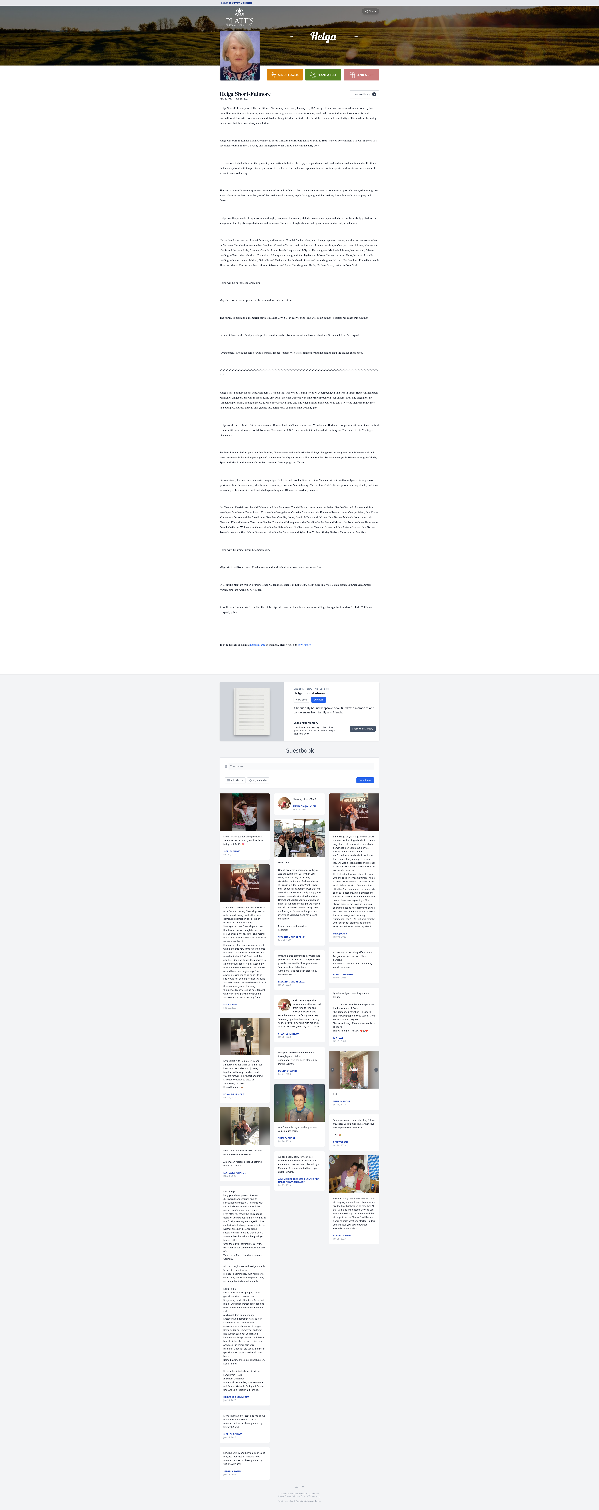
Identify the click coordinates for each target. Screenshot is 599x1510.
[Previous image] (277, 1103)
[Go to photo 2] (300, 1119)
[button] (244, 812)
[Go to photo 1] (298, 1120)
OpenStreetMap (303, 1501)
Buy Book (318, 699)
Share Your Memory (362, 728)
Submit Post (365, 780)
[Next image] (321, 1103)
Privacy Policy (291, 1496)
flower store (304, 644)
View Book (301, 699)
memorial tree (257, 644)
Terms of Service (308, 1496)
